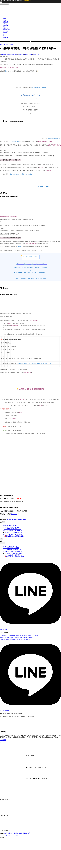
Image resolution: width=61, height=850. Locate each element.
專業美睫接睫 (9, 44)
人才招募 (5, 38)
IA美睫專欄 (3, 740)
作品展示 (5, 22)
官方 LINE (14, 514)
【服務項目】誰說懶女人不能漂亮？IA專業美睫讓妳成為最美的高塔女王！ (19, 635)
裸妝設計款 (21, 54)
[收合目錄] (3, 522)
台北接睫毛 (4, 54)
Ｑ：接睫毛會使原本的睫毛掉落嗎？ (14, 532)
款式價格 (5, 25)
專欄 (4, 35)
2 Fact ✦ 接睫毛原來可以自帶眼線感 (12, 530)
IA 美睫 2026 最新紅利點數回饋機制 (16, 519)
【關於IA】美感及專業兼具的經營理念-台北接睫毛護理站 (15, 639)
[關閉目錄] (4, 543)
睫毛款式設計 (28, 54)
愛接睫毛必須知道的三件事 (10, 525)
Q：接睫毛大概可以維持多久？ (12, 529)
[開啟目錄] (1, 539)
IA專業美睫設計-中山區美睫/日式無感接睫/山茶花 (17, 833)
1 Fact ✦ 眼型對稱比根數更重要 (11, 527)
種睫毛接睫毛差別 (12, 54)
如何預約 (5, 32)
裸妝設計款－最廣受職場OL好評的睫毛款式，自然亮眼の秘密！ (17, 637)
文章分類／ (3, 44)
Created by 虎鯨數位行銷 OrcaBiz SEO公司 (9, 835)
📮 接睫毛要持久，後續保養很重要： (14, 536)
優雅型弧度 (36, 54)
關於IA (5, 19)
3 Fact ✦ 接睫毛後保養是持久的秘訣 (12, 534)
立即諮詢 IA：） (27, 0)
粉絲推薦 (6, 29)
